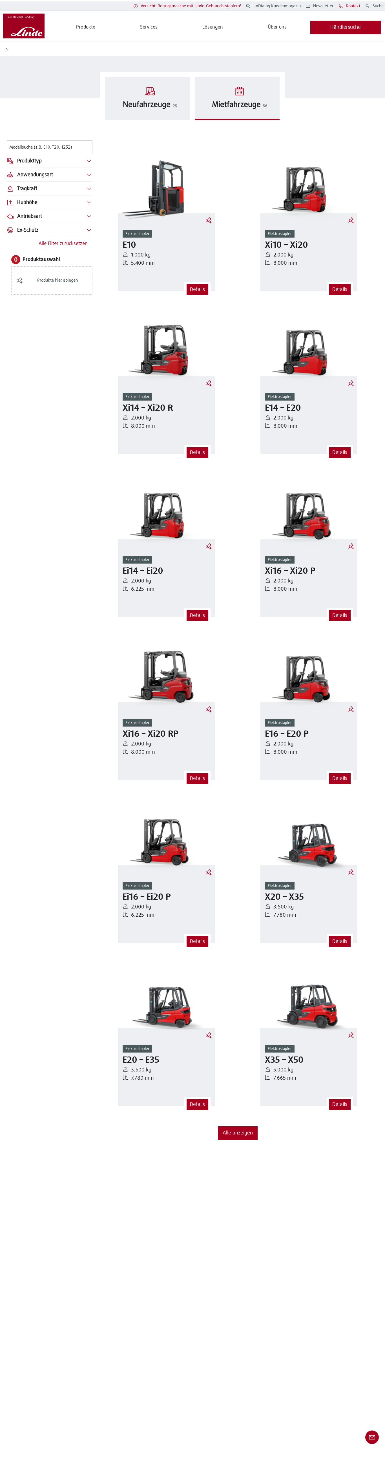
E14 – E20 (283, 408)
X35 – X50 (284, 1060)
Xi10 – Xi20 (286, 245)
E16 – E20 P (287, 734)
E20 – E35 (141, 1060)
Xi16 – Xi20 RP (150, 734)
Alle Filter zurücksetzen (63, 243)
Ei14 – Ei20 (143, 571)
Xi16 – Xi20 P (290, 571)
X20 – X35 (284, 897)
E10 (129, 245)
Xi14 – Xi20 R (148, 408)
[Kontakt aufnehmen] (372, 1437)
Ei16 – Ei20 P (147, 897)
